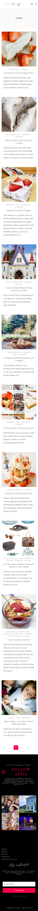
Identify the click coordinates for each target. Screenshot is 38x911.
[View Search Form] (36, 4)
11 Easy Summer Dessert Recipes (19, 428)
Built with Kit (19, 896)
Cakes (9, 490)
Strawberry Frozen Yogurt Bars (18, 73)
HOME (4, 849)
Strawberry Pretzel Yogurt (19, 211)
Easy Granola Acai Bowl (19, 640)
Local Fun (16, 282)
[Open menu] (32, 4)
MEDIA (5, 854)
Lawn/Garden (14, 352)
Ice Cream (10, 134)
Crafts (11, 718)
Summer (25, 69)
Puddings (14, 69)
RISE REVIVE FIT (9, 859)
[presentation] (19, 49)
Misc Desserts (24, 134)
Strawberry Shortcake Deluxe (19, 493)
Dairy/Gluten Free (13, 634)
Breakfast (12, 632)
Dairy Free (24, 632)
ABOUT (5, 851)
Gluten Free (14, 636)
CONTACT (6, 856)
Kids (8, 282)
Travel (19, 284)
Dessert (10, 204)
